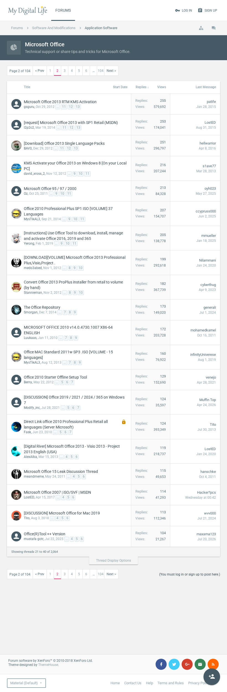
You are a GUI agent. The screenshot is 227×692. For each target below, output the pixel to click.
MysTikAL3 (32, 219)
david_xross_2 (34, 174)
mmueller (208, 236)
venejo (211, 377)
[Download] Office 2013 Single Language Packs (64, 143)
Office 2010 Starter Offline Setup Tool (55, 377)
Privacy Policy (199, 683)
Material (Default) (24, 683)
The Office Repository (42, 307)
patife (211, 102)
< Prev (39, 71)
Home (115, 683)
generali (209, 307)
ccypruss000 (206, 211)
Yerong (29, 243)
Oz (26, 194)
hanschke (208, 472)
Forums (63, 10)
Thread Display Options (113, 560)
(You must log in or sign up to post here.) (189, 574)
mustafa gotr (33, 539)
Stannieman (33, 293)
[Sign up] (211, 676)
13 (78, 107)
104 (101, 71)
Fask (27, 432)
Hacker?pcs (206, 492)
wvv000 (210, 513)
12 (71, 107)
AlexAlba (30, 457)
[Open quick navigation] (201, 28)
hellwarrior (208, 143)
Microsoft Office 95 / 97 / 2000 (50, 188)
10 (80, 174)
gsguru (29, 107)
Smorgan (31, 312)
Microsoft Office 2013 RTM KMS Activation (60, 102)
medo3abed (33, 268)
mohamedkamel (203, 330)
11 (64, 107)
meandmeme (34, 476)
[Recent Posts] (213, 28)
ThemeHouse (48, 665)
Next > (111, 71)
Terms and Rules (171, 683)
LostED (210, 122)
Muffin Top (207, 400)
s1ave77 (209, 166)
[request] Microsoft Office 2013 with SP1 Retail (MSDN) (71, 122)
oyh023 (210, 188)
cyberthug (208, 285)
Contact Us (132, 683)
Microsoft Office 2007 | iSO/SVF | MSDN (57, 492)
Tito (213, 424)
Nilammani (207, 260)
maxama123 (206, 534)
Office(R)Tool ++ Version (44, 534)
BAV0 (28, 148)
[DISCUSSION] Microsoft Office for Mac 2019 (62, 513)
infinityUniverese (203, 355)
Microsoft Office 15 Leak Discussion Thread (61, 471)
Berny (28, 382)
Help (149, 683)
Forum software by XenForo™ (50, 661)
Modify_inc (32, 408)
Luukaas (30, 338)
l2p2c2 (29, 128)
